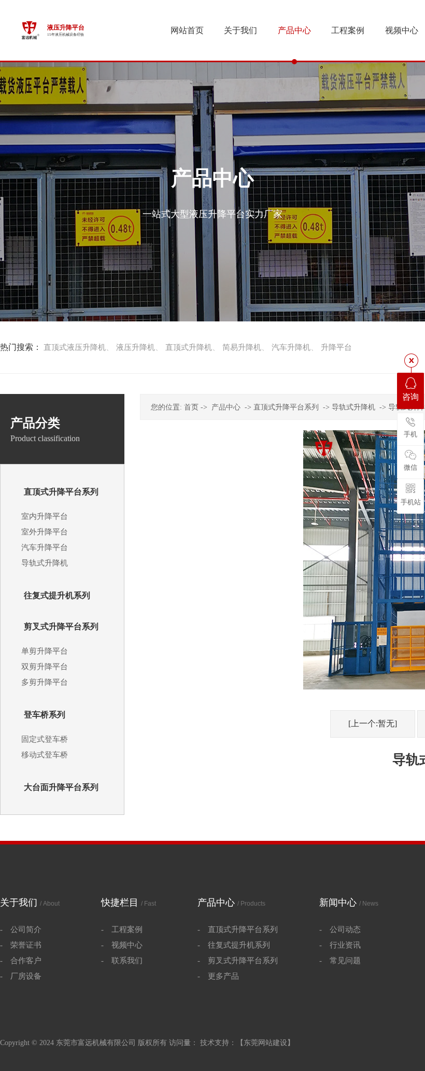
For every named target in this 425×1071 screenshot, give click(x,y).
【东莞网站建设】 (265, 1043)
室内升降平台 (44, 516)
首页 (191, 407)
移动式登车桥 (44, 755)
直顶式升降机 (188, 347)
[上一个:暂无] (372, 723)
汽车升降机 (291, 347)
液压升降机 (135, 347)
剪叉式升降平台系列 (61, 626)
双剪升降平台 (44, 667)
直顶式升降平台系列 (61, 491)
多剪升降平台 (44, 682)
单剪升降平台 (44, 651)
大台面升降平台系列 (61, 787)
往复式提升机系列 (57, 595)
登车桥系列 (44, 714)
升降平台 (336, 347)
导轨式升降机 (44, 563)
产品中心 (225, 407)
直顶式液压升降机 (75, 347)
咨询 (410, 396)
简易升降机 (241, 347)
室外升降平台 (44, 532)
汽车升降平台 (44, 547)
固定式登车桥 (44, 739)
